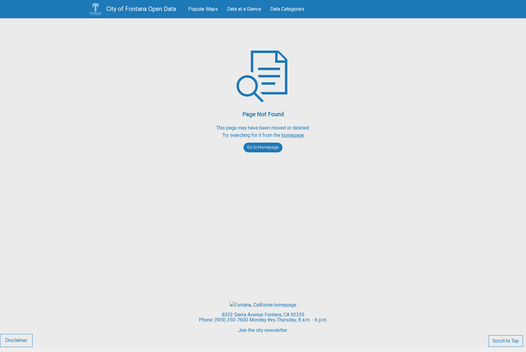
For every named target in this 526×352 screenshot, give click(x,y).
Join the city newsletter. (263, 330)
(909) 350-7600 (231, 320)
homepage (293, 135)
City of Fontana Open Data (141, 9)
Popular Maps (203, 9)
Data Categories (287, 9)
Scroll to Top (506, 341)
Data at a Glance (244, 9)
